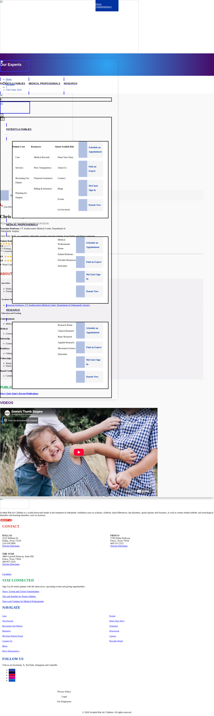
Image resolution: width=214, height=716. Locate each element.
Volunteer (113, 626)
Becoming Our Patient (12, 626)
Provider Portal (116, 641)
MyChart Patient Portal (12, 636)
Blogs (5, 646)
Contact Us (7, 641)
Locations (6, 574)
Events (112, 616)
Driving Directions (11, 546)
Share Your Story (117, 621)
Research (6, 631)
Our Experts (7, 621)
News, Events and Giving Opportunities (20, 591)
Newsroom (114, 631)
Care (4, 616)
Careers (112, 636)
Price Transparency (11, 651)
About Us (6, 520)
